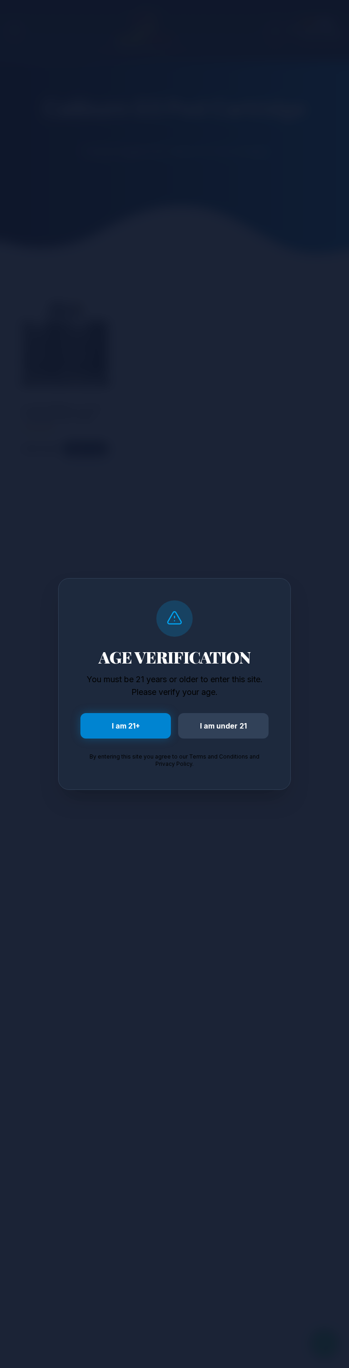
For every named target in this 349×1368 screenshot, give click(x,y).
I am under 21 (223, 725)
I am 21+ (126, 725)
